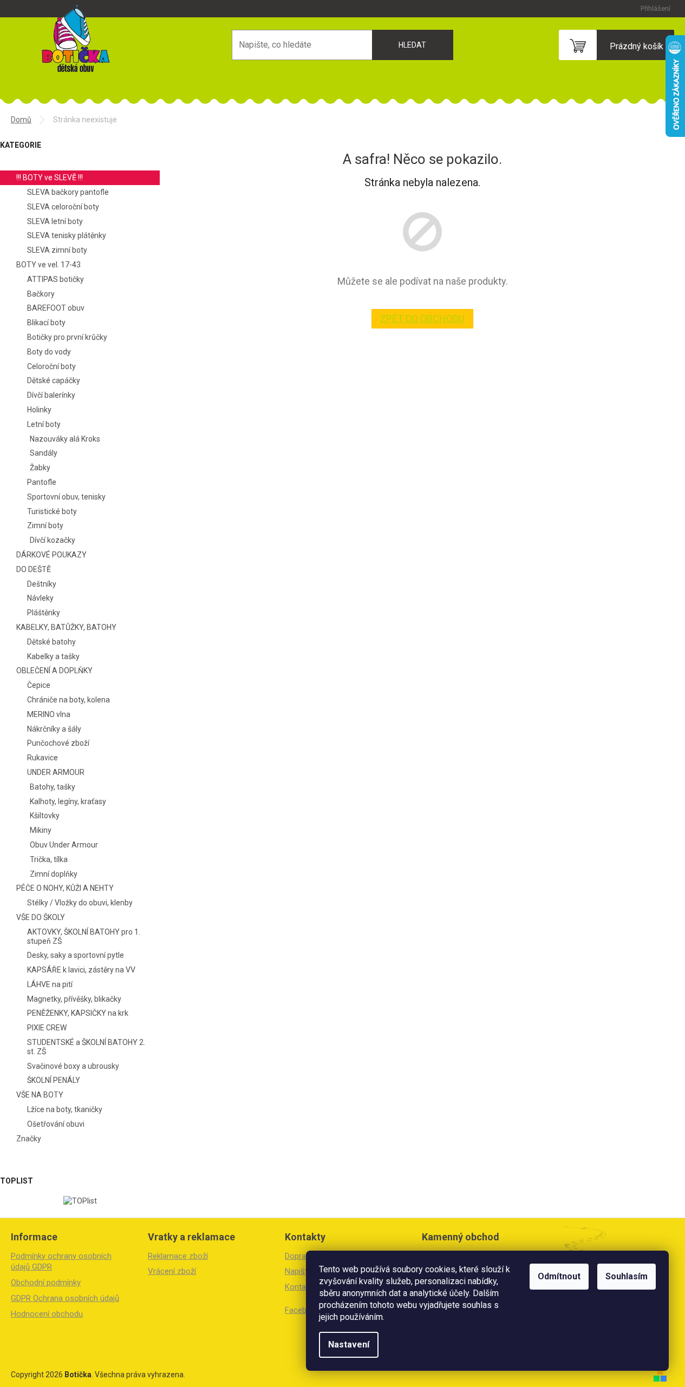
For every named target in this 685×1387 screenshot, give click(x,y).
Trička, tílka (49, 859)
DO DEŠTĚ (33, 569)
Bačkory (41, 294)
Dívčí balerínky (51, 395)
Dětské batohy (51, 641)
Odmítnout (559, 1276)
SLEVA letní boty (55, 221)
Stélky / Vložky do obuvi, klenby (80, 902)
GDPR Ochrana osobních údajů (65, 1298)
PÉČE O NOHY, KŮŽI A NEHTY (65, 888)
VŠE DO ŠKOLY (40, 917)
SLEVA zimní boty (57, 250)
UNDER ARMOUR (55, 772)
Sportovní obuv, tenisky (66, 496)
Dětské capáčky (53, 380)
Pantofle (41, 482)
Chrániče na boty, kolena (68, 699)
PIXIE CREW (47, 1027)
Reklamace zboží (178, 1256)
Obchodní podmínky (46, 1282)
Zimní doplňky (53, 874)
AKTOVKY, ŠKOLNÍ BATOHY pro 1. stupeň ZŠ (83, 936)
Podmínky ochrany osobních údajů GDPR (61, 1261)
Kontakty (300, 1287)
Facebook (302, 1310)
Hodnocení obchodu (47, 1314)
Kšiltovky (45, 815)
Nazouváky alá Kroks (65, 439)
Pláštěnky (43, 612)
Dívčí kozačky (52, 540)
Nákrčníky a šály (54, 729)
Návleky (40, 598)
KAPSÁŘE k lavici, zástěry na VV (81, 969)
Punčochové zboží (58, 743)
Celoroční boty (51, 366)
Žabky (40, 467)
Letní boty (44, 424)
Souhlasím (626, 1276)
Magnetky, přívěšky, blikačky (74, 999)
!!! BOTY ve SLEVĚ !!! (49, 177)
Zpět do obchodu (422, 318)
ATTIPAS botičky (55, 279)
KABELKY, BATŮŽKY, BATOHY (66, 627)
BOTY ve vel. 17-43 (48, 264)
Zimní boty (45, 525)
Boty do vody (49, 351)
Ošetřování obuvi (55, 1124)
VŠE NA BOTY (39, 1094)
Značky (28, 1138)
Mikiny (40, 830)
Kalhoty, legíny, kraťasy (68, 801)
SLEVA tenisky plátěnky (66, 235)
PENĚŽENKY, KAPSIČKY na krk (77, 1013)
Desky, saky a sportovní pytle (75, 955)
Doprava (299, 1256)
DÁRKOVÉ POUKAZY (51, 554)
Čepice (38, 685)
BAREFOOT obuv (55, 308)
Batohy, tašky (52, 787)
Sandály (43, 453)
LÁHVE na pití (50, 984)
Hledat (412, 45)
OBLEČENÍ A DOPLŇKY (54, 670)
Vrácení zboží (172, 1271)
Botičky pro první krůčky (67, 337)
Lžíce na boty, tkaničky (64, 1109)
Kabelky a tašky (53, 656)
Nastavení (348, 1344)
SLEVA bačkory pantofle (68, 192)
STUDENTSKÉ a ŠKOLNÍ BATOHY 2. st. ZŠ (86, 1047)
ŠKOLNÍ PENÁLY (53, 1080)
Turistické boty (52, 511)
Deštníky (41, 584)
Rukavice (42, 757)
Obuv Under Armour (64, 844)
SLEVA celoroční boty (63, 206)
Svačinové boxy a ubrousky (73, 1066)
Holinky (39, 409)
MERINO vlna (48, 714)
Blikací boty (46, 322)
